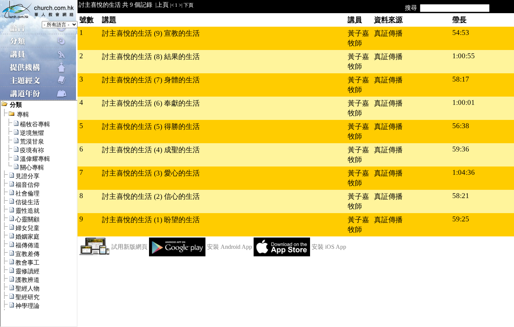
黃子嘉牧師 (358, 38)
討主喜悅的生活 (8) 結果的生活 (151, 57)
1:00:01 (463, 102)
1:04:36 (463, 172)
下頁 (188, 5)
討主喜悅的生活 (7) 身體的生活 (151, 80)
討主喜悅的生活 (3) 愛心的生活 (151, 173)
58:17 (460, 79)
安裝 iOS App (329, 247)
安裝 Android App (229, 247)
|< (172, 5)
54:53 (460, 32)
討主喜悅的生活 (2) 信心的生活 (151, 196)
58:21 (460, 196)
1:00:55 (463, 56)
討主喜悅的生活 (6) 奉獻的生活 (151, 103)
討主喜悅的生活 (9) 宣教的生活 (151, 33)
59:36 (460, 149)
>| (180, 5)
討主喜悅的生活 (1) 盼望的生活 (151, 220)
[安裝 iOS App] (282, 254)
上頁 (163, 5)
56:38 (460, 126)
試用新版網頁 (129, 247)
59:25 (460, 219)
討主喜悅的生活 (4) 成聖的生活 (151, 150)
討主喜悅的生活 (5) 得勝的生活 (151, 126)
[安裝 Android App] (177, 254)
